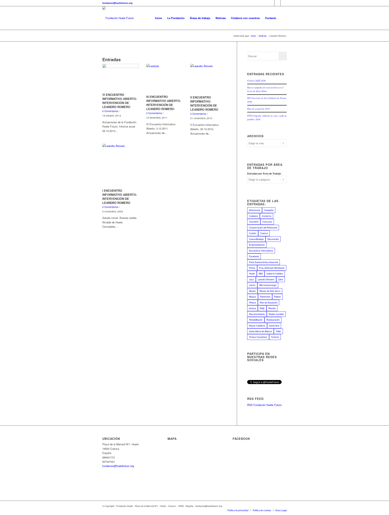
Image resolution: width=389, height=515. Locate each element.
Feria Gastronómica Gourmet (263, 262)
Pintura (252, 302)
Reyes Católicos (257, 325)
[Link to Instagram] (284, 3)
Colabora (253, 215)
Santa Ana (274, 325)
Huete (252, 273)
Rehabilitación (256, 319)
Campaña (269, 210)
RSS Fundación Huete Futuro (264, 405)
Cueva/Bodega (256, 239)
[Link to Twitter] (277, 3)
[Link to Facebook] (271, 3)
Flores (252, 267)
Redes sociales (276, 314)
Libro (280, 279)
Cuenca (264, 233)
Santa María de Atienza (260, 331)
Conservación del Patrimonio (263, 227)
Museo (252, 290)
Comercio (266, 215)
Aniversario (254, 210)
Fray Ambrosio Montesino (271, 267)
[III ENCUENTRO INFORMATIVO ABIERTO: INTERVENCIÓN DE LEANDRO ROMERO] (164, 78)
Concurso (267, 221)
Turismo (275, 336)
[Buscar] (283, 18)
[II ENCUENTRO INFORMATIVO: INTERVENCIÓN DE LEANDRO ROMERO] (208, 79)
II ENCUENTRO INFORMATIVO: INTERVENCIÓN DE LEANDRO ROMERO (204, 103)
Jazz (251, 279)
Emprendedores (257, 244)
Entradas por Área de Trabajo (264, 173)
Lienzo (252, 285)
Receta (272, 308)
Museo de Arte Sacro (270, 290)
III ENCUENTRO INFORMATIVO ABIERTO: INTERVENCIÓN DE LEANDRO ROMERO (163, 103)
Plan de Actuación (268, 302)
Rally (262, 308)
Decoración (273, 239)
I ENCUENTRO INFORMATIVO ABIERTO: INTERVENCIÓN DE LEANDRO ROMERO (119, 196)
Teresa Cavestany (258, 336)
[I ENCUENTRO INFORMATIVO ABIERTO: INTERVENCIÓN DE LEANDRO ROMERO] (120, 165)
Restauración (273, 319)
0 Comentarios (110, 111)
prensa (252, 308)
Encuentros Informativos (261, 250)
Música (252, 296)
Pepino (277, 296)
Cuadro (252, 233)
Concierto (254, 221)
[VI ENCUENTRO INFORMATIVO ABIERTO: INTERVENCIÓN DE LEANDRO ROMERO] (120, 77)
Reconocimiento (257, 314)
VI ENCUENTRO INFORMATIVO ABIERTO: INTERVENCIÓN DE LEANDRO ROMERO (119, 101)
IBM (261, 273)
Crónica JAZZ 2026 (256, 80)
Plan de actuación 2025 (258, 108)
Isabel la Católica (274, 273)
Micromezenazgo (267, 285)
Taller (278, 331)
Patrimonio (265, 296)
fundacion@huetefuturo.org (117, 2)
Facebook (254, 256)
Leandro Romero (266, 279)
